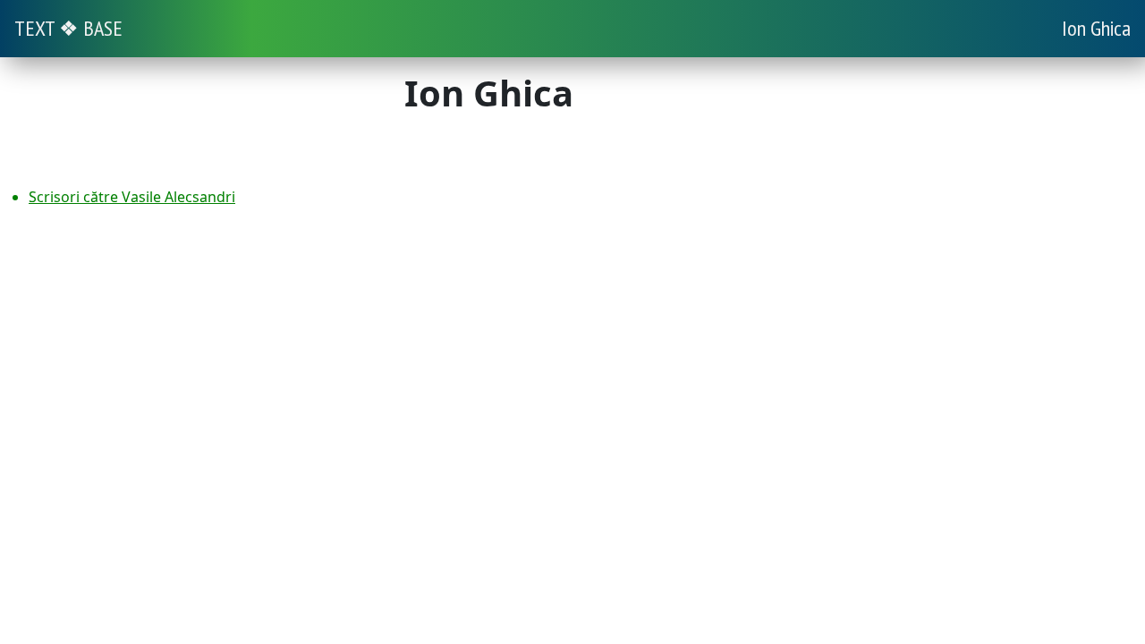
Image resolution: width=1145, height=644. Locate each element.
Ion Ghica (1096, 28)
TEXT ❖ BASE (68, 28)
